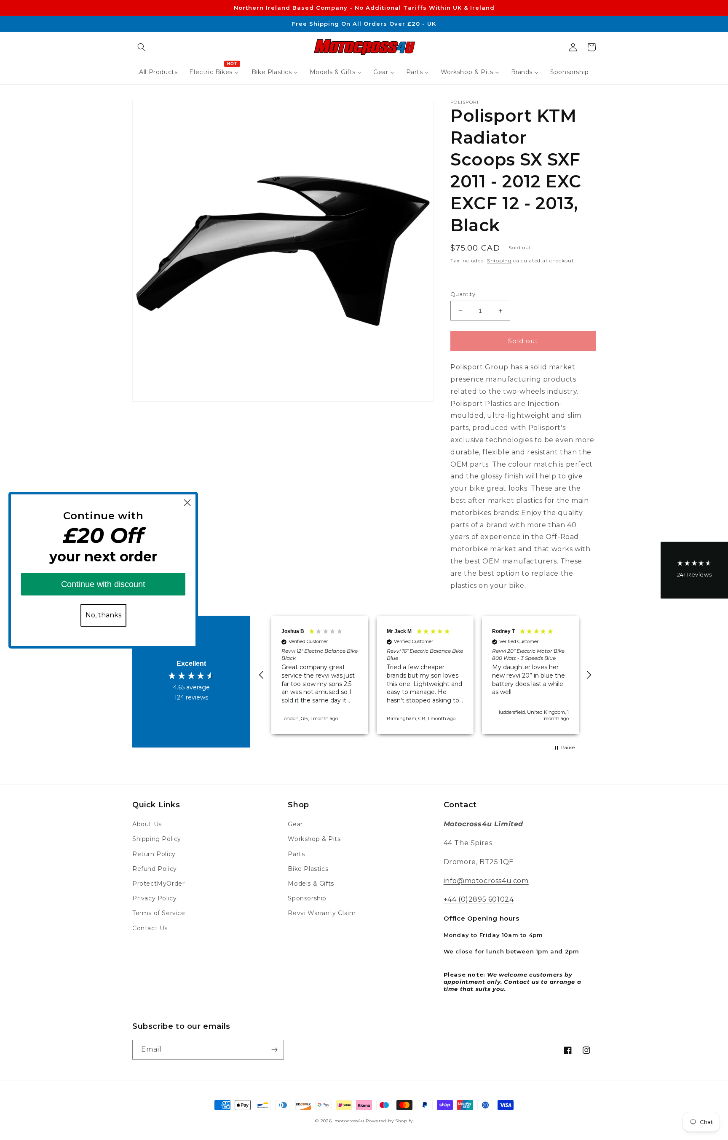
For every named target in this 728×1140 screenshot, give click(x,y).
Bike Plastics (308, 869)
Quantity (462, 294)
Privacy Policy (154, 898)
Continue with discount (103, 584)
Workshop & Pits (314, 839)
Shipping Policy (156, 839)
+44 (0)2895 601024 (479, 899)
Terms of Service (158, 913)
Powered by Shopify (389, 1121)
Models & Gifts (311, 883)
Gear (295, 824)
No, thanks (103, 615)
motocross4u (349, 1121)
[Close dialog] (187, 502)
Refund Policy (154, 869)
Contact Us (150, 928)
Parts (296, 854)
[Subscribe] (274, 1050)
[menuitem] (158, 72)
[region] (425, 674)
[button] (141, 47)
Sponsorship (307, 898)
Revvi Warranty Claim (322, 913)
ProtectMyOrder (158, 883)
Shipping (499, 260)
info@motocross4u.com (486, 881)
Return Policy (154, 854)
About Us (147, 824)
